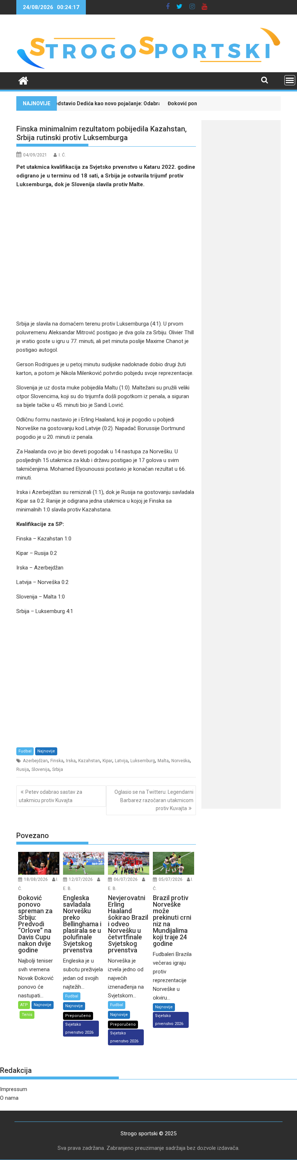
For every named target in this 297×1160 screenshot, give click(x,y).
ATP (24, 1004)
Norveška (180, 760)
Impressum (13, 1089)
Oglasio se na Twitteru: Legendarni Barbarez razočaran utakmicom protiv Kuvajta (153, 800)
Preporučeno (78, 1015)
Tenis (27, 1014)
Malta (163, 760)
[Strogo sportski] (148, 68)
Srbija (57, 769)
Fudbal (25, 751)
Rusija (22, 769)
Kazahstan (89, 760)
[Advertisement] (106, 254)
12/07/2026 (81, 879)
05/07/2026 (171, 879)
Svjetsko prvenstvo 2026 (79, 1028)
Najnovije (46, 751)
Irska (71, 760)
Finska (56, 760)
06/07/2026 (126, 879)
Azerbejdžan (35, 760)
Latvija (121, 760)
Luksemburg (142, 760)
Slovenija (41, 769)
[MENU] (289, 80)
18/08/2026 (36, 879)
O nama (9, 1098)
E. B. (67, 888)
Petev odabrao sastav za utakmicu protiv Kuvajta (50, 796)
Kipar (107, 760)
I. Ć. (62, 155)
